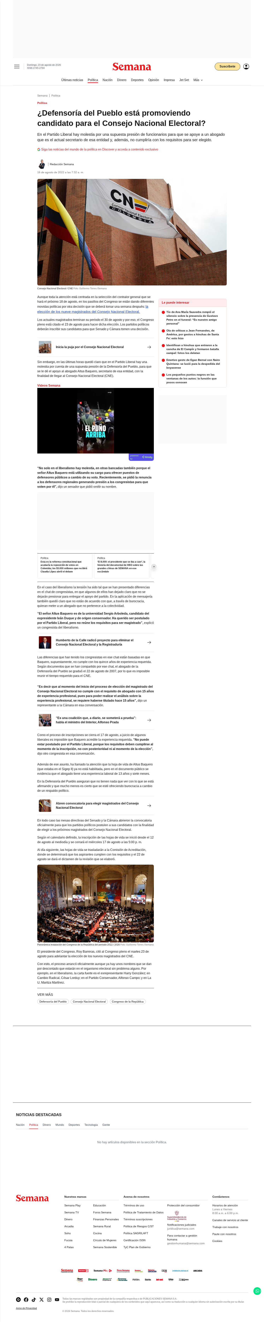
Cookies (217, 1241)
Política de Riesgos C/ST (138, 1226)
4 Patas (69, 1247)
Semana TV (71, 1212)
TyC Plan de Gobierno (137, 1247)
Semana (42, 95)
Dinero (68, 1219)
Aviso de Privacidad (30, 1308)
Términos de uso (133, 1205)
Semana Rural (102, 1226)
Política (55, 95)
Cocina (97, 1233)
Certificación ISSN (134, 1240)
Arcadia (69, 1226)
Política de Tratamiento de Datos (143, 1212)
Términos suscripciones (137, 1219)
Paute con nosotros (224, 1234)
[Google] (18, 1299)
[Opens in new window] (26, 1299)
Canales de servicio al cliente (230, 1220)
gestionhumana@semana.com (186, 1243)
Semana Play (72, 1205)
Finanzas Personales (106, 1219)
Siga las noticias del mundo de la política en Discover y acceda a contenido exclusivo (99, 149)
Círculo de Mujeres (104, 1240)
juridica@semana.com (180, 1228)
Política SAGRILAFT (135, 1233)
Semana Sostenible (105, 1247)
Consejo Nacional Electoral (89, 1001)
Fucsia (68, 1240)
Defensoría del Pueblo (53, 1001)
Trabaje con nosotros (225, 1227)
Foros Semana (102, 1212)
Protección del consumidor (183, 1205)
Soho (67, 1233)
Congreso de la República (128, 1001)
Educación (99, 1205)
